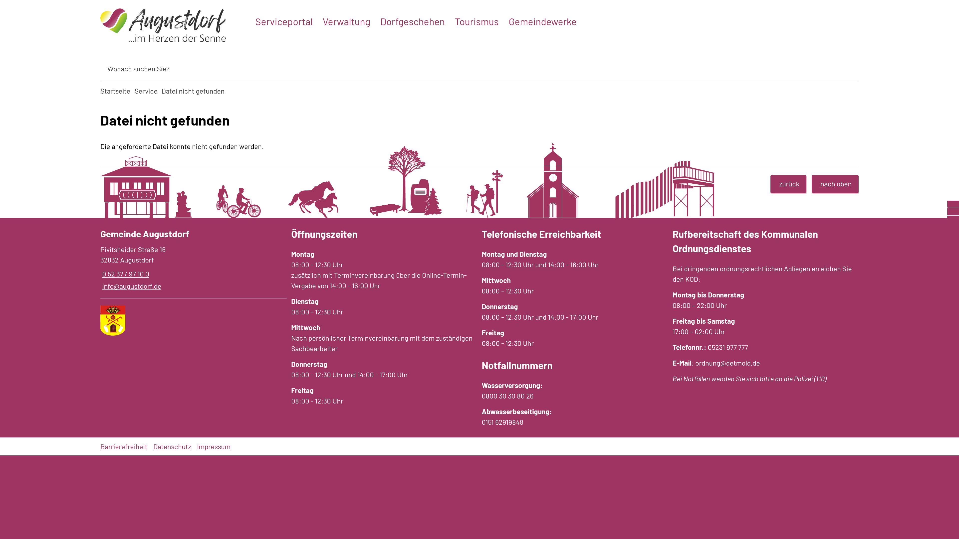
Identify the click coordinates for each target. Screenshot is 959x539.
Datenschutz (172, 446)
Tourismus (477, 21)
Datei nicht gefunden (193, 91)
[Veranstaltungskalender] (953, 219)
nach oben (836, 183)
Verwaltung (346, 21)
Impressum (214, 446)
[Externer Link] (953, 204)
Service (146, 91)
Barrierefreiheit (123, 446)
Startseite (115, 91)
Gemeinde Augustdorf (144, 233)
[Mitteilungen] (953, 211)
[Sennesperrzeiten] (953, 226)
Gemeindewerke (543, 21)
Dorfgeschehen (412, 21)
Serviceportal (284, 21)
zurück (789, 183)
